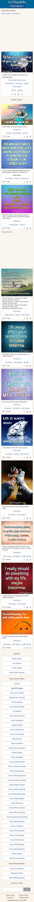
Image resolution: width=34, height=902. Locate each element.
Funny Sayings (17, 668)
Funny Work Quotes (17, 707)
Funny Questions (17, 720)
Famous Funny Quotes (17, 748)
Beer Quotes (17, 739)
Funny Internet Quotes (17, 789)
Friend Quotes (17, 753)
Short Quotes (17, 86)
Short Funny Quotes (17, 672)
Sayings (26, 83)
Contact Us (10, 897)
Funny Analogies (17, 757)
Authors (8, 13)
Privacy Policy (23, 895)
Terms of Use (10, 895)
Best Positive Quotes (17, 878)
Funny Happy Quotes (17, 785)
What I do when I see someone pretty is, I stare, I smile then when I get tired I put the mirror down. (16, 216)
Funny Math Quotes (17, 798)
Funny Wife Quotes (17, 840)
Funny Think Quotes (17, 831)
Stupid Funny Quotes (17, 697)
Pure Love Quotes (17, 868)
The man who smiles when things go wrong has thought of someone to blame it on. (16, 171)
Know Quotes (7, 556)
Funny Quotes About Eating (17, 817)
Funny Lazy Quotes (17, 734)
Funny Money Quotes (17, 808)
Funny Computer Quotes (17, 766)
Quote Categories (16, 6)
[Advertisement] (17, 32)
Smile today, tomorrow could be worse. (15, 127)
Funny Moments (17, 803)
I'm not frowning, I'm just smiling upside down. (15, 637)
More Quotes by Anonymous (17, 80)
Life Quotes (18, 83)
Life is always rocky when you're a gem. (14, 447)
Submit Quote (23, 897)
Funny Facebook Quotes (17, 780)
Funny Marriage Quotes (17, 794)
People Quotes (26, 556)
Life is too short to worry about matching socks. (15, 507)
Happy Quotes (9, 315)
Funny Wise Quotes (17, 844)
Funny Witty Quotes (17, 716)
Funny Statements (17, 730)
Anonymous (16, 13)
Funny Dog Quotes (17, 771)
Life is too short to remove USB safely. (14, 402)
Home (3, 13)
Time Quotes (25, 315)
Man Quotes (9, 178)
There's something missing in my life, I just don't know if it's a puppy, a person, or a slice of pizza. (16, 548)
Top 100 (25, 133)
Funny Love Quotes (17, 693)
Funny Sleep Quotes (17, 821)
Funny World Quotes (17, 849)
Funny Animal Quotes (17, 762)
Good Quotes (9, 83)
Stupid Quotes (13, 224)
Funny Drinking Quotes (17, 775)
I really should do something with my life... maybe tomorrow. (15, 596)
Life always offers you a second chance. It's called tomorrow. (16, 355)
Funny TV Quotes (17, 826)
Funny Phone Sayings (17, 812)
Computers (7, 408)
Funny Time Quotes (17, 835)
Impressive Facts (17, 873)
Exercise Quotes (17, 743)
